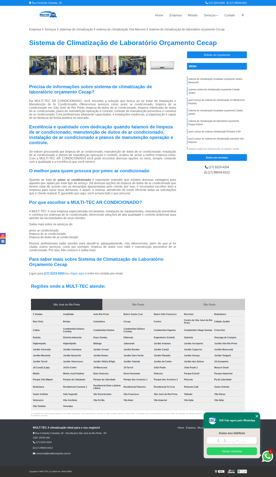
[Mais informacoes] (242, 15)
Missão (193, 15)
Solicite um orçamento (217, 54)
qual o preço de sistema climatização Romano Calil (214, 131)
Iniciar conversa (232, 451)
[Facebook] (3, 241)
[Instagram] (3, 236)
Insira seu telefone (232, 433)
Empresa (176, 15)
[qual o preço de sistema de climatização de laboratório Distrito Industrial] (162, 65)
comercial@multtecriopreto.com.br (53, 453)
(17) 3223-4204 (216, 3)
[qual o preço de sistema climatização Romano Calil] (132, 65)
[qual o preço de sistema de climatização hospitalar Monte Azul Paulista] (43, 65)
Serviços (210, 15)
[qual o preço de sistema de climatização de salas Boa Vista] (103, 65)
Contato (229, 15)
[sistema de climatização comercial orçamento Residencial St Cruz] (73, 65)
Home (159, 15)
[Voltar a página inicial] (48, 15)
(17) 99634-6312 (238, 3)
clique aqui (76, 273)
